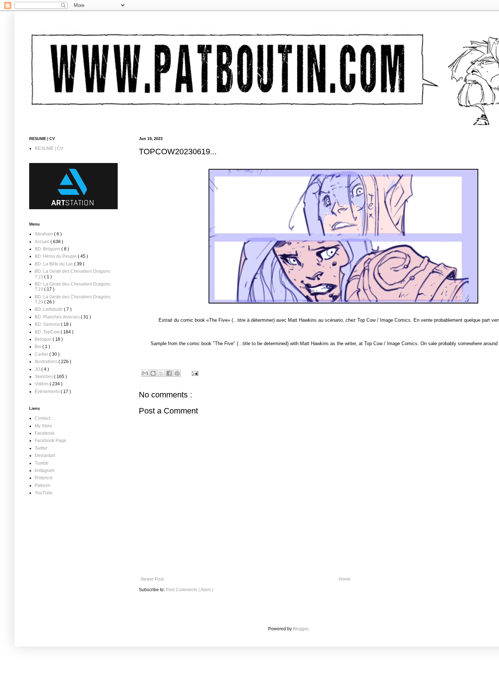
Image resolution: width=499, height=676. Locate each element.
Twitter (41, 448)
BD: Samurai (48, 324)
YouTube (44, 492)
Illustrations (46, 361)
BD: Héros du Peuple (56, 256)
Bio (38, 346)
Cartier (42, 354)
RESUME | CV (49, 148)
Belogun (44, 339)
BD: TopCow (48, 332)
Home (345, 579)
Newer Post (152, 579)
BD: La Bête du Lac (54, 264)
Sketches (44, 376)
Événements (48, 391)
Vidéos (42, 383)
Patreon (42, 485)
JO (38, 369)
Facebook (44, 433)
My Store (43, 425)
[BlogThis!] (153, 373)
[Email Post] (194, 373)
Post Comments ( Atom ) (189, 589)
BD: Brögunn (48, 249)
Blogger (300, 628)
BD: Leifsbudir (49, 309)
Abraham (44, 234)
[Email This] (145, 373)
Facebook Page (50, 440)
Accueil (42, 241)
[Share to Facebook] (169, 373)
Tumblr (42, 463)
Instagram (44, 470)
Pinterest (43, 477)
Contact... (44, 418)
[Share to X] (161, 373)
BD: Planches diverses (58, 317)
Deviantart (45, 455)
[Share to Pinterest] (177, 373)
